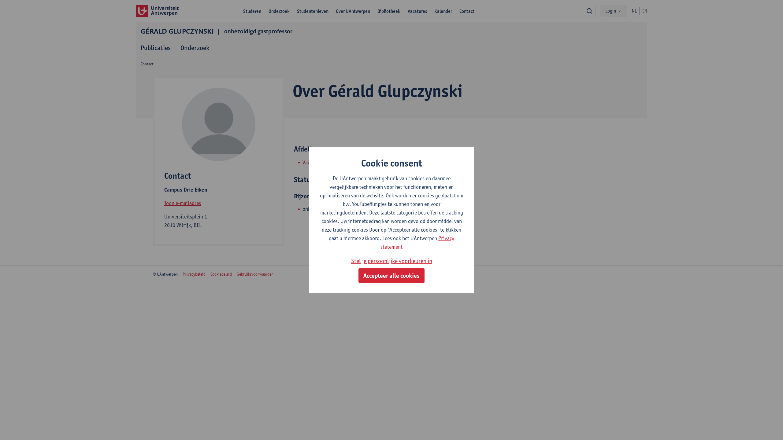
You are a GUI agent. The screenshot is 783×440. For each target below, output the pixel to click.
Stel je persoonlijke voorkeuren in (391, 261)
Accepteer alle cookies (391, 275)
